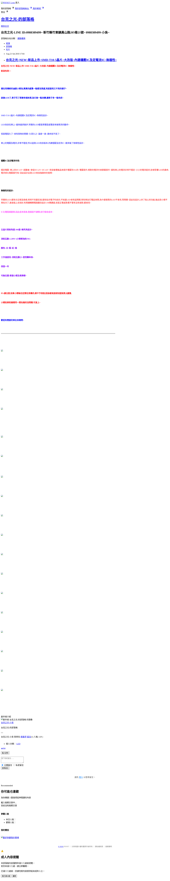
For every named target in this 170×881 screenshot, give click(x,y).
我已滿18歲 (6, 876)
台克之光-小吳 (7, 723)
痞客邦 (24, 737)
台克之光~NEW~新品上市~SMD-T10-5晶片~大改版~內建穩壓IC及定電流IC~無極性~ (61, 60)
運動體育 (21, 38)
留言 (29, 737)
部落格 (9, 46)
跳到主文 (5, 26)
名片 (8, 49)
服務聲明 (108, 846)
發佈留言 (5, 768)
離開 (14, 876)
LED (18, 744)
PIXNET (66, 846)
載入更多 (5, 753)
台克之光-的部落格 (17, 19)
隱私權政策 (99, 846)
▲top (3, 748)
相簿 (8, 43)
